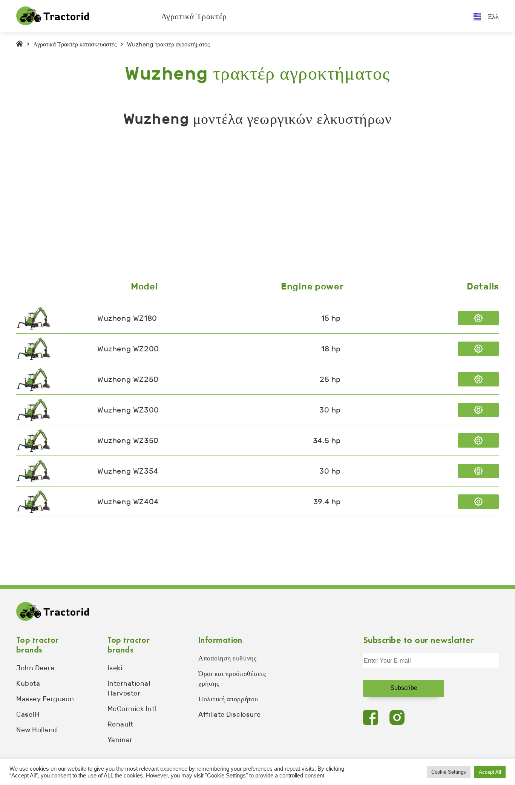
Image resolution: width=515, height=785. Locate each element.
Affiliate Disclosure (229, 714)
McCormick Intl (132, 709)
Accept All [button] (490, 772)
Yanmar (120, 740)
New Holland (36, 730)
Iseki (115, 668)
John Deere (35, 668)
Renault (120, 724)
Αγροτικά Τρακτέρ (194, 16)
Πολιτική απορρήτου (228, 699)
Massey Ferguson (45, 699)
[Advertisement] (242, 206)
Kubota (28, 683)
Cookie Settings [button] (448, 772)
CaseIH (28, 714)
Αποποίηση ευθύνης (227, 658)
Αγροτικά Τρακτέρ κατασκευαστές (74, 44)
